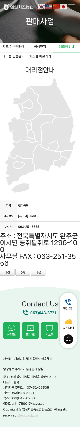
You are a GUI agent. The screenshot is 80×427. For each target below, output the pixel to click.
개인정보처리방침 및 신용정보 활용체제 (27, 359)
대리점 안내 (67, 46)
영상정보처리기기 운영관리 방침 (23, 369)
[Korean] (41, 7)
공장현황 (40, 46)
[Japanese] (63, 7)
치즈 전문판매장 (13, 46)
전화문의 (68, 308)
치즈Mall (68, 327)
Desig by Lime (28, 415)
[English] (49, 7)
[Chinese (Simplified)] (56, 7)
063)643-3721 (43, 312)
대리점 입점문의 (13, 56)
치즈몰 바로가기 (40, 56)
